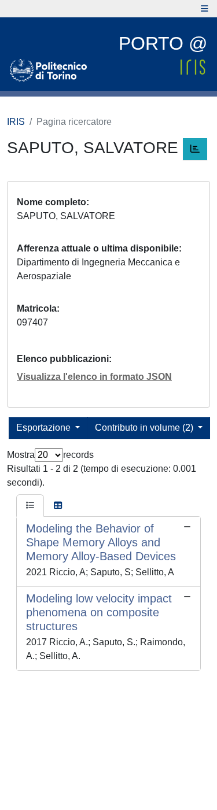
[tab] (30, 505)
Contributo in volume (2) (145, 427)
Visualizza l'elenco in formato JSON (94, 377)
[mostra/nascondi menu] (204, 8)
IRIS (16, 122)
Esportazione (44, 427)
